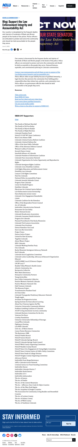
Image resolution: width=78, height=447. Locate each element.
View (16, 119)
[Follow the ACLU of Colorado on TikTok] (15, 435)
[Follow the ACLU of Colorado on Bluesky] (19, 435)
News (44, 435)
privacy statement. (6, 427)
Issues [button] (52, 6)
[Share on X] (15, 50)
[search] (74, 440)
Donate (73, 435)
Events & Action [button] (35, 6)
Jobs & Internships (53, 435)
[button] (18, 50)
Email (48, 416)
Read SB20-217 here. (22, 97)
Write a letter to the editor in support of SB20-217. (32, 106)
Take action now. (20, 95)
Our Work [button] (44, 6)
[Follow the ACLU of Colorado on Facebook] (3, 435)
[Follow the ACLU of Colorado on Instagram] (11, 435)
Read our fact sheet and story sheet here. (28, 99)
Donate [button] (70, 6)
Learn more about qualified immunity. (28, 101)
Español (61, 6)
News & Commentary (10, 18)
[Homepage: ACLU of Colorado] (7, 6)
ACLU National (65, 435)
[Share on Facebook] (12, 50)
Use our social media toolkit (24, 104)
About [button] (15, 6)
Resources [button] (24, 6)
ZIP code (48, 422)
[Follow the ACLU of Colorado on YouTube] (7, 435)
